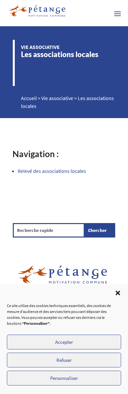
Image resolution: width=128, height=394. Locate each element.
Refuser (64, 360)
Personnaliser (64, 378)
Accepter (64, 342)
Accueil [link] (29, 98)
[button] (118, 293)
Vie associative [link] (40, 47)
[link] (37, 13)
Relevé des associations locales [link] (52, 171)
